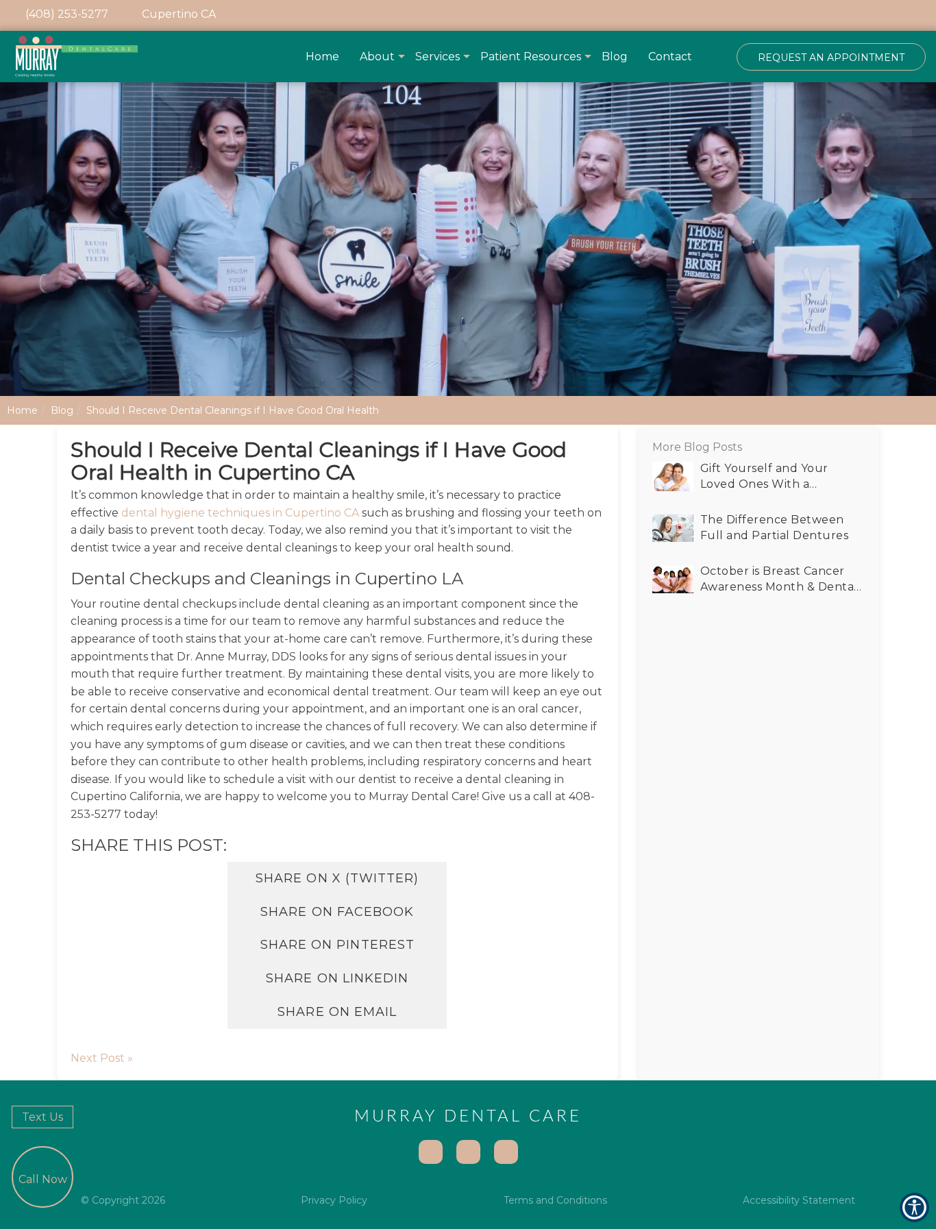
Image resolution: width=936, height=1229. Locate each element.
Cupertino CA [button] (177, 14)
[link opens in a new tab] (819, 15)
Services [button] (437, 56)
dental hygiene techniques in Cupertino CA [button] (240, 512)
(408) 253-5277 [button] (65, 14)
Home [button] (322, 56)
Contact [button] (670, 56)
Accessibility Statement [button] (799, 1200)
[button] (76, 56)
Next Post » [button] (102, 1058)
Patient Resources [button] (530, 56)
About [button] (377, 56)
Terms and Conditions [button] (555, 1200)
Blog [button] (615, 56)
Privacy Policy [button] (334, 1200)
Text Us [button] (42, 1117)
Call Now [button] (43, 1179)
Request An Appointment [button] (831, 57)
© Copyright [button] (123, 1200)
